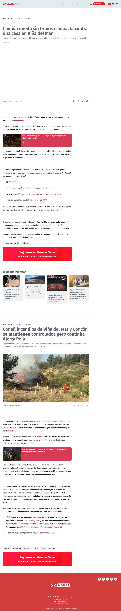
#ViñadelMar (24, 527)
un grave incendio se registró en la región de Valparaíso (41, 421)
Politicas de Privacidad (60, 604)
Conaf (10, 431)
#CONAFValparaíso (33, 520)
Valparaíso (28, 18)
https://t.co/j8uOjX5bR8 (29, 194)
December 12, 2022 (47, 532)
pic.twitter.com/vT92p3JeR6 (51, 527)
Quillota (43, 548)
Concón (36, 548)
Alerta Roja (27, 548)
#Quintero (35, 527)
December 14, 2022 (38, 200)
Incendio (52, 548)
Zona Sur (85, 4)
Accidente (25, 243)
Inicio (4, 18)
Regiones (11, 18)
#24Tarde (12, 182)
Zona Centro (76, 4)
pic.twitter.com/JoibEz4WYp (51, 194)
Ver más (24, 142)
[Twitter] (82, 101)
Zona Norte (67, 4)
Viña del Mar (8, 243)
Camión (17, 243)
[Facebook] (78, 101)
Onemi (39, 436)
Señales (98, 4)
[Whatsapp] (73, 101)
